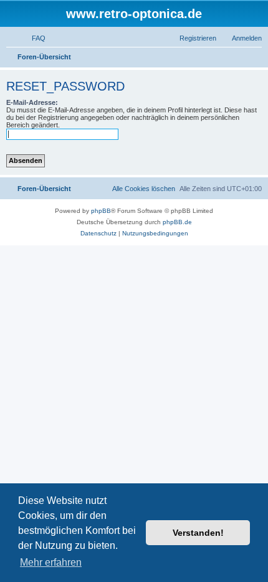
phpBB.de (177, 222)
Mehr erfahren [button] (51, 562)
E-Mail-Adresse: (32, 102)
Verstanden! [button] (198, 533)
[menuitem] (33, 38)
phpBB (101, 210)
